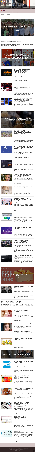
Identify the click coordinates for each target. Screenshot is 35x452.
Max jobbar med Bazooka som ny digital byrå (23, 339)
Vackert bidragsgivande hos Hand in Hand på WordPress (23, 362)
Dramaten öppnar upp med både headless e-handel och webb (23, 98)
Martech (19, 88)
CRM (12, 449)
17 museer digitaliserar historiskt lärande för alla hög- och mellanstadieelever (23, 162)
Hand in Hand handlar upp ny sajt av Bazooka (23, 430)
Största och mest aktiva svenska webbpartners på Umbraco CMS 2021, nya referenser (23, 147)
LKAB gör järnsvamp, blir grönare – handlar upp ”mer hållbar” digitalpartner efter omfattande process (23, 132)
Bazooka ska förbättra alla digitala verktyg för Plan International (16, 39)
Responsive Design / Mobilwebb (17, 405)
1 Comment (21, 406)
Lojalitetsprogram (15, 88)
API (14, 326)
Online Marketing (26, 88)
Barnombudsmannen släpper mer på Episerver (23, 287)
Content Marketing (16, 87)
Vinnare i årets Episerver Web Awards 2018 (22, 228)
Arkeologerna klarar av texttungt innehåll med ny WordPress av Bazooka (21, 241)
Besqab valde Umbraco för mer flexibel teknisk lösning (23, 187)
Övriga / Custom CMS (18, 257)
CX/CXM (24, 449)
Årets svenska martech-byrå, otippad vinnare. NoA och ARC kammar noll (22, 85)
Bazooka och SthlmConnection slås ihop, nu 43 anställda (23, 175)
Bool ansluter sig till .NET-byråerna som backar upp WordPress (22, 403)
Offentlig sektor (18, 164)
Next (33, 4)
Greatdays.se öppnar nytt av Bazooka (22, 375)
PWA (25, 100)
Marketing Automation (16, 449)
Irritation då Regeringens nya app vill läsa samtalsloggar (23, 389)
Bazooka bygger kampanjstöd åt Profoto (23, 255)
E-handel (29, 87)
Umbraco (27, 100)
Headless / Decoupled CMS (19, 100)
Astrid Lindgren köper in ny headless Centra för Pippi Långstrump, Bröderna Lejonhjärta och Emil (22, 71)
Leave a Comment (17, 258)
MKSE (28, 448)
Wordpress (5, 41)
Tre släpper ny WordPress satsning (21, 311)
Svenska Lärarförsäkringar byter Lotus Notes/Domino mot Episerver (22, 215)
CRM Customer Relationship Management (23, 87)
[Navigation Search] (32, 12)
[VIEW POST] (6, 72)
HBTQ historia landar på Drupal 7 (11, 301)
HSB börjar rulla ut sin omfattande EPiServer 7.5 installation (21, 417)
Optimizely (21, 201)
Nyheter (3, 41)
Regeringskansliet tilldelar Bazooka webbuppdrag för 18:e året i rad (23, 199)
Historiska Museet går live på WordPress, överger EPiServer (23, 324)
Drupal (2, 302)
